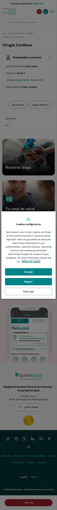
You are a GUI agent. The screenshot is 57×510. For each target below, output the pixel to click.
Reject (28, 281)
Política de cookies (31, 261)
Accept (28, 272)
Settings (28, 291)
